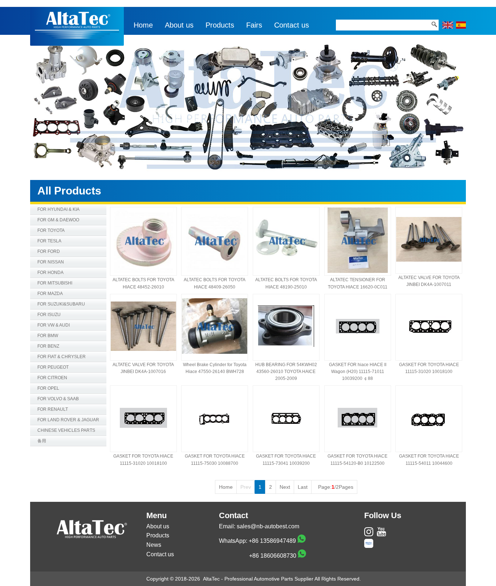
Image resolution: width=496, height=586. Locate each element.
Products (220, 25)
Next (285, 487)
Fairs (254, 25)
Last (303, 487)
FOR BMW (47, 335)
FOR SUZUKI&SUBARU (61, 304)
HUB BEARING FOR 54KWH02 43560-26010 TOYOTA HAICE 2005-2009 (286, 371)
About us (179, 25)
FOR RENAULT (52, 409)
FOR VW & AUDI (53, 325)
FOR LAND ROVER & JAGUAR (68, 419)
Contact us (291, 25)
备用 (41, 440)
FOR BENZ (48, 346)
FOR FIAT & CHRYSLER (61, 356)
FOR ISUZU (49, 314)
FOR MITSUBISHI (54, 283)
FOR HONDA (50, 272)
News (153, 545)
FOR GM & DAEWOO (58, 219)
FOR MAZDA (50, 293)
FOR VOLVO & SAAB (58, 398)
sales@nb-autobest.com (268, 526)
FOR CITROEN (52, 377)
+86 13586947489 (272, 541)
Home (143, 25)
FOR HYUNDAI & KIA (58, 209)
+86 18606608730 (272, 556)
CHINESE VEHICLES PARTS (66, 430)
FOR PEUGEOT (53, 367)
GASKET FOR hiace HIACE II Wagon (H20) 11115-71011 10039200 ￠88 (357, 371)
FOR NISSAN (50, 262)
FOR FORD (48, 251)
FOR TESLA (49, 240)
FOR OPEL (48, 388)
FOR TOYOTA (51, 230)
